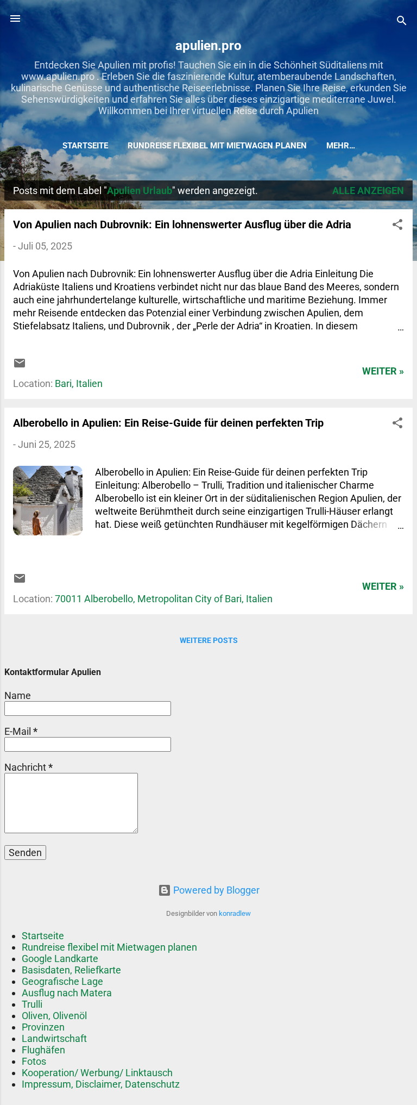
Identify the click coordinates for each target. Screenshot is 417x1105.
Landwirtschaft (54, 1038)
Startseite (85, 146)
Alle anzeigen (368, 190)
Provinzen (43, 1027)
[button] (397, 226)
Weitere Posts (209, 640)
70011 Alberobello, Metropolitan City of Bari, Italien (164, 598)
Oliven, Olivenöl (54, 1015)
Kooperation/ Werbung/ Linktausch (97, 1072)
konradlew (235, 913)
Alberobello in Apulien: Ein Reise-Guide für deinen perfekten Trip (168, 422)
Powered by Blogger (215, 890)
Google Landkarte (60, 958)
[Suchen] (401, 22)
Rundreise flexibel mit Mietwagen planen (217, 146)
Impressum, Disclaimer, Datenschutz (101, 1084)
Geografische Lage (62, 981)
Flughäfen (43, 1050)
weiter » (383, 371)
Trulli (32, 1004)
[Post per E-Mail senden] (19, 366)
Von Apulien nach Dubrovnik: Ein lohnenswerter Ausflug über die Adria (182, 224)
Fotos (34, 1061)
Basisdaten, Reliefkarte (71, 970)
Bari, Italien (79, 383)
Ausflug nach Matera (67, 992)
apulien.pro (208, 45)
